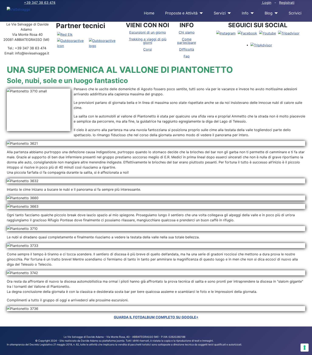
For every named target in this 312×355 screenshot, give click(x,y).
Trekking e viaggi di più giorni (147, 41)
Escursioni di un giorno (147, 32)
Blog (269, 13)
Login (266, 2)
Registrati (286, 2)
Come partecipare (186, 41)
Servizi (220, 13)
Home (149, 13)
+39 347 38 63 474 (39, 2)
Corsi (147, 49)
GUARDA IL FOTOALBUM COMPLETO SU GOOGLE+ (156, 317)
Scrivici (295, 13)
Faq (187, 56)
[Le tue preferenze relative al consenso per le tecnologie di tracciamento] (305, 348)
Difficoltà (186, 49)
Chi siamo (187, 32)
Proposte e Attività (181, 13)
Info (245, 13)
